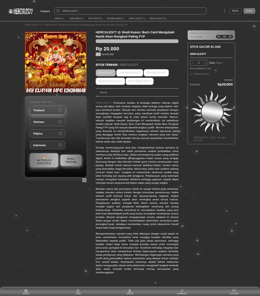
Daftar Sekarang (70, 160)
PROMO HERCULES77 (116, 18)
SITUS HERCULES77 (139, 81)
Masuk (235, 11)
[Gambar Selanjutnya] (84, 180)
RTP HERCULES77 (96, 18)
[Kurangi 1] (193, 63)
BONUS (26, 293)
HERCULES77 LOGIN (138, 18)
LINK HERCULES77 (77, 18)
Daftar (249, 11)
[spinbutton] (199, 63)
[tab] (103, 92)
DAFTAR (130, 293)
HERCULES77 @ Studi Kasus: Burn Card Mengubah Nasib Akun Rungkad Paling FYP (85, 25)
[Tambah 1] (205, 63)
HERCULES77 (61, 18)
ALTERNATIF (182, 293)
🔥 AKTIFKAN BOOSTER (44, 160)
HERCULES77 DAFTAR (159, 18)
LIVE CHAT (234, 293)
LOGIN (78, 293)
